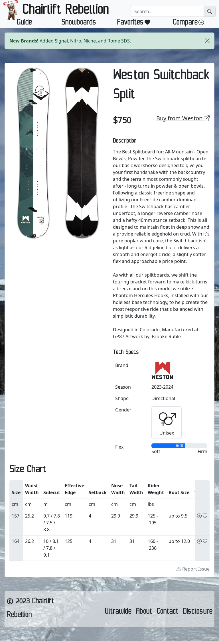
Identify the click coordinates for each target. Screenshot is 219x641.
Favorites (130, 23)
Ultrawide (118, 612)
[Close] (207, 41)
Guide (24, 23)
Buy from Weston (180, 118)
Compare (185, 23)
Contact (167, 612)
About (144, 612)
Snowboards (78, 23)
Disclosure (197, 612)
